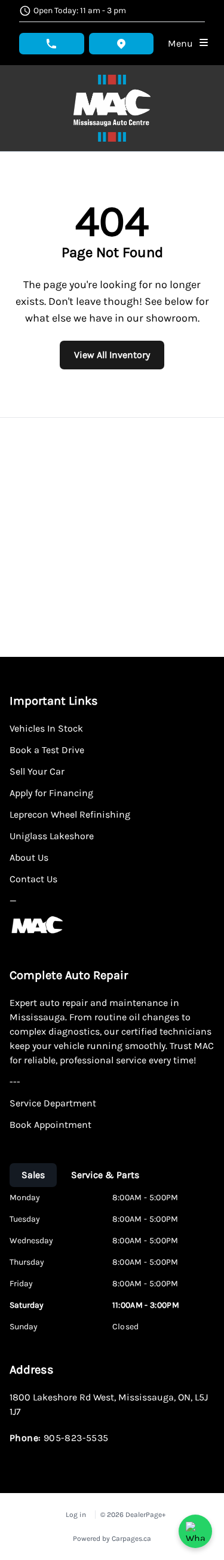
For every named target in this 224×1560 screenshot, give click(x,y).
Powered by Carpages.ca (112, 1538)
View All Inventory (112, 354)
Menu (183, 43)
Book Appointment (50, 1124)
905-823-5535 (76, 1437)
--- (15, 1081)
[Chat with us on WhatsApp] (195, 1531)
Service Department (53, 1103)
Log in (76, 1514)
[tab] (33, 1175)
